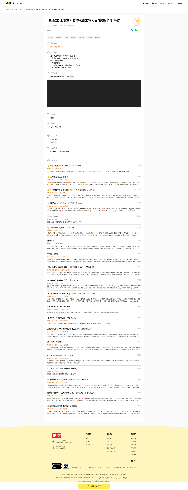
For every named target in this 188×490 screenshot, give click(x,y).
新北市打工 (15, 9)
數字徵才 (125, 474)
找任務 (88, 442)
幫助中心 (133, 451)
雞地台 (162, 3)
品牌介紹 (133, 438)
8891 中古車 (118, 474)
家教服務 (133, 442)
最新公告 (170, 3)
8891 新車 (111, 474)
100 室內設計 (86, 474)
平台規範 (133, 448)
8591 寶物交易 (95, 474)
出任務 (68, 474)
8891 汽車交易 (104, 474)
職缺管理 (109, 438)
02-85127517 (81, 468)
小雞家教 (154, 3)
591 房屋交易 (78, 474)
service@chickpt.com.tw (102, 468)
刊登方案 (109, 442)
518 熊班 (63, 474)
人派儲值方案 (111, 451)
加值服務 (109, 445)
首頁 (7, 9)
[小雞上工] (10, 3)
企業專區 (179, 3)
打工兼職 (146, 3)
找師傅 (72, 474)
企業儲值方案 (111, 448)
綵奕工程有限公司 (27, 9)
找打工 (88, 438)
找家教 (88, 445)
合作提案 (133, 454)
